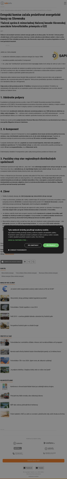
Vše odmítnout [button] (33, 245)
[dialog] (33, 239)
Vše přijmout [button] (51, 245)
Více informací (40, 237)
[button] (33, 240)
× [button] (61, 227)
